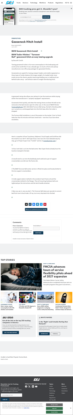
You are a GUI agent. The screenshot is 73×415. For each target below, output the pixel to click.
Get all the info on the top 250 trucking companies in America (16, 322)
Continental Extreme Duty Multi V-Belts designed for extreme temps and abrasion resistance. (63, 307)
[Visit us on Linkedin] (33, 386)
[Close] (70, 408)
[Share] (33, 204)
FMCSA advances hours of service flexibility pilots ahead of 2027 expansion (57, 271)
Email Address (37, 225)
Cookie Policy (26, 407)
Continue (38, 233)
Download (44, 333)
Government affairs (6, 304)
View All (55, 333)
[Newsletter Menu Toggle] (71, 3)
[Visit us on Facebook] (26, 386)
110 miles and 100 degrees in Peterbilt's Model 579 (27, 307)
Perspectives (16, 38)
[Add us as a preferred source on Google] (30, 204)
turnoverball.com (17, 107)
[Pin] (44, 204)
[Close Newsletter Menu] (71, 8)
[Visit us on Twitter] (29, 386)
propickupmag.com (49, 141)
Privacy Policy (32, 21)
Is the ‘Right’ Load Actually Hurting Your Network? (53, 323)
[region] (36, 408)
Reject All (54, 408)
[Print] (26, 204)
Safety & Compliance (49, 263)
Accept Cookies (54, 412)
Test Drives (22, 304)
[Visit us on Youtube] (36, 386)
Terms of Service (40, 21)
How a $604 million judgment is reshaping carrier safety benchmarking (45, 307)
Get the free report (10, 332)
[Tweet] (41, 204)
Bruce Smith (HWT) (16, 45)
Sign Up (5, 399)
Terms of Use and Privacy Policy (41, 20)
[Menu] (2, 3)
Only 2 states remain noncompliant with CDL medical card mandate (7, 307)
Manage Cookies (54, 404)
